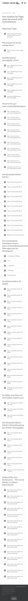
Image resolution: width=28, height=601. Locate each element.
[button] (14, 35)
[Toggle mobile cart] (22, 3)
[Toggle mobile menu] (25, 3)
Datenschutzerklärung (21, 586)
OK (14, 598)
